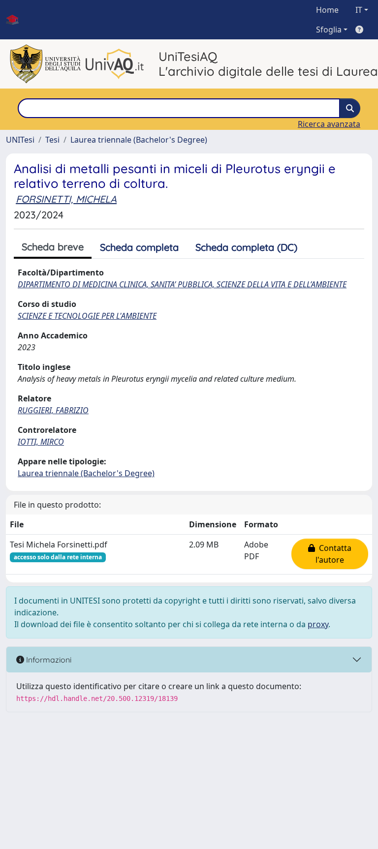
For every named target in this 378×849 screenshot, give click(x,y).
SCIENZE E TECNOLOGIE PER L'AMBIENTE (87, 315)
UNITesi (20, 139)
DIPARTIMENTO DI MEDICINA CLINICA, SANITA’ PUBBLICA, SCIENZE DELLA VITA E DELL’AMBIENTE (182, 284)
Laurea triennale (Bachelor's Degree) (138, 139)
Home (327, 9)
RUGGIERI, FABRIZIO (53, 410)
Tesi (52, 139)
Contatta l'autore (333, 554)
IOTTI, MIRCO (41, 441)
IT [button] (358, 9)
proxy (318, 624)
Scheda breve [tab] (53, 247)
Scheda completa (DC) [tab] (246, 247)
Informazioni (47, 660)
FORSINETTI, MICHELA (66, 199)
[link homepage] (16, 20)
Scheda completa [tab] (139, 247)
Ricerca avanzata (329, 124)
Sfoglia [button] (329, 29)
